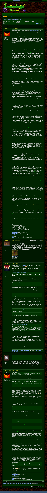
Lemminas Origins (38, 350)
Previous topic (37, 23)
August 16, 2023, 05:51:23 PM (15, 28)
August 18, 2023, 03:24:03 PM (15, 370)
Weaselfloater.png (15, 256)
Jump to (31, 486)
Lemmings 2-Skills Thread (34, 30)
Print (43, 481)
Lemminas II (13, 351)
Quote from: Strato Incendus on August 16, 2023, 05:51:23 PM (20, 272)
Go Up (4, 481)
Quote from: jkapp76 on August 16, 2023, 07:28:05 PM (20, 313)
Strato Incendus (8, 28)
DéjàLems (17, 351)
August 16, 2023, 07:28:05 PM (16, 240)
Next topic (42, 23)
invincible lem (26, 319)
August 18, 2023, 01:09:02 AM (16, 263)
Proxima (6, 354)
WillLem (6, 263)
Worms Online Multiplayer (22, 265)
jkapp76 (6, 240)
